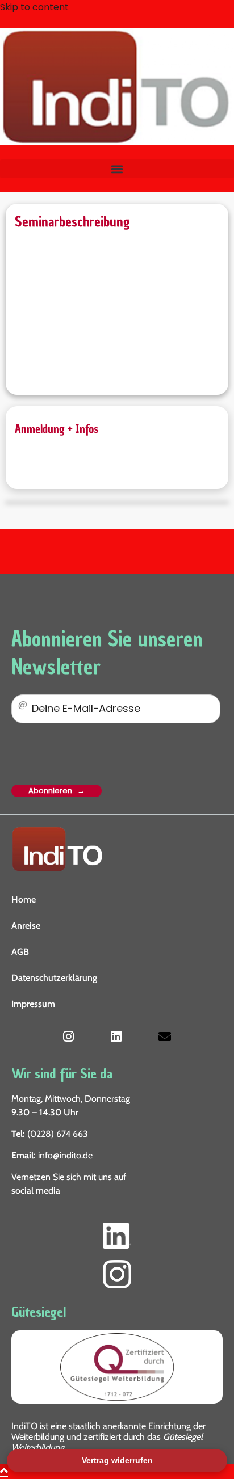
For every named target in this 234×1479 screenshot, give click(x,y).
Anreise (25, 925)
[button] (117, 168)
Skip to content (34, 7)
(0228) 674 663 (57, 1133)
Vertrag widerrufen (117, 1460)
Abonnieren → (56, 790)
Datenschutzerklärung (54, 977)
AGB (20, 951)
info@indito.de (65, 1155)
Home (23, 899)
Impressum (33, 1003)
